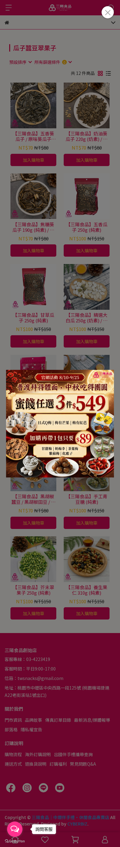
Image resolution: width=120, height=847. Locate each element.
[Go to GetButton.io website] (15, 841)
